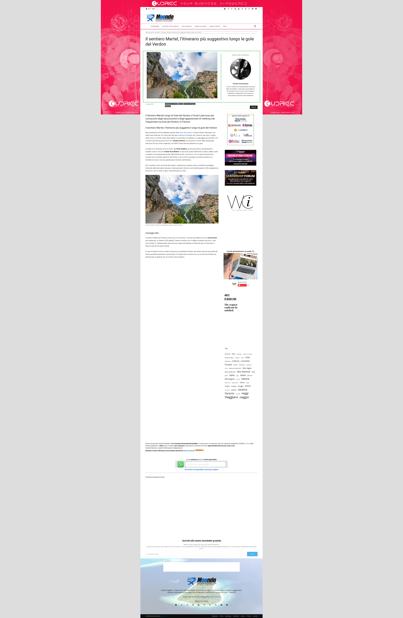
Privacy (249, 616)
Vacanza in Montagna (189, 104)
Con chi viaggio (187, 26)
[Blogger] (224, 8)
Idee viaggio (247, 368)
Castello (237, 357)
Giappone (249, 365)
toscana (227, 390)
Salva (173, 265)
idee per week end (235, 368)
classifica (227, 361)
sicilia (247, 382)
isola (253, 372)
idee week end (230, 372)
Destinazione (155, 26)
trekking (181, 135)
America (227, 354)
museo (238, 379)
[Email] (187, 265)
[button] (255, 26)
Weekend (168, 106)
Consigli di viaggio (200, 26)
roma (242, 382)
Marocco (250, 375)
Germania (242, 365)
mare (243, 375)
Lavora (243, 616)
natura (245, 379)
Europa (228, 364)
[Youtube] (256, 8)
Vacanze (229, 393)
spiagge (233, 386)
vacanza (242, 389)
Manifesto (228, 616)
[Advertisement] (219, 18)
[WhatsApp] (178, 265)
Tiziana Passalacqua (240, 84)
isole (226, 375)
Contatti (255, 616)
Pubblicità (236, 616)
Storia (248, 386)
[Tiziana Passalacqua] (240, 69)
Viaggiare (231, 397)
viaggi (244, 393)
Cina (242, 358)
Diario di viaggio (214, 26)
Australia (239, 354)
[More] (202, 265)
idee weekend (243, 372)
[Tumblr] (245, 8)
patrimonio (235, 382)
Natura (180, 104)
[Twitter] (249, 8)
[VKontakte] (252, 8)
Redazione (215, 616)
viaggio (244, 397)
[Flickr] (231, 8)
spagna (227, 386)
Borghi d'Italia (229, 357)
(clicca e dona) (188, 450)
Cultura (235, 361)
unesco (233, 390)
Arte (233, 354)
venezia (238, 394)
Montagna (230, 379)
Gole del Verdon (186, 132)
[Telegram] (197, 265)
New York (227, 382)
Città (247, 357)
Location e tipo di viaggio (170, 26)
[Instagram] (235, 8)
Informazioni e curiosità (152, 32)
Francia (235, 365)
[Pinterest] (242, 8)
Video (224, 26)
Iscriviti (252, 554)
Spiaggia (240, 386)
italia (232, 375)
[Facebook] (228, 8)
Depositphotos (215, 597)
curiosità (245, 361)
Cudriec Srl (163, 616)
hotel (226, 368)
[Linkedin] (238, 8)
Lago (237, 375)
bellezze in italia (247, 354)
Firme (221, 616)
